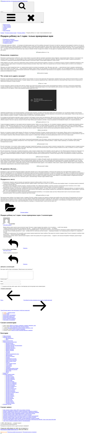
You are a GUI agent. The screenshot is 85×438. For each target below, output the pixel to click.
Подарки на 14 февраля (11, 382)
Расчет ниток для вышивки (9, 315)
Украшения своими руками (12, 368)
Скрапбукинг (9, 365)
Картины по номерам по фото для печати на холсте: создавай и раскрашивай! (20, 415)
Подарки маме (9, 380)
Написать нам (4, 432)
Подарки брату (9, 375)
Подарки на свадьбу (10, 389)
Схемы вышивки (7, 27)
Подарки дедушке (10, 376)
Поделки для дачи (7, 404)
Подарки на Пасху (10, 387)
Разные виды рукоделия (11, 359)
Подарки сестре (9, 397)
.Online (6, 313)
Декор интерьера (7, 25)
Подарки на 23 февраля (11, 383)
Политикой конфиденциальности (9, 429)
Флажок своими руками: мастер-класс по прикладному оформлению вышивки (21, 412)
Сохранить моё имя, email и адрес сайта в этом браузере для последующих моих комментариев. (23, 286)
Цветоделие (8, 370)
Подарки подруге (10, 393)
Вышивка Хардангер (10, 347)
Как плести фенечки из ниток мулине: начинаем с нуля (20, 327)
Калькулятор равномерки (9, 317)
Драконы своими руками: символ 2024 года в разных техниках (17, 414)
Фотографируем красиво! (11, 369)
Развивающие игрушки (11, 358)
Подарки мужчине (10, 381)
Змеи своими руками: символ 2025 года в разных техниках (16, 409)
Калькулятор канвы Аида (9, 316)
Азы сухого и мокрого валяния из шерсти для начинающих (16, 420)
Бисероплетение (9, 343)
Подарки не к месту (7, 42)
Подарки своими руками (8, 374)
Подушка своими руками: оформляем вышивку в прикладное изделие (19, 413)
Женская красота (9, 338)
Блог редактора (6, 30)
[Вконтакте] (1, 433)
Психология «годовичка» (9, 39)
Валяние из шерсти (10, 344)
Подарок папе (9, 399)
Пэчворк (8, 357)
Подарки (5, 28)
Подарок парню (9, 400)
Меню (42, 22)
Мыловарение (9, 355)
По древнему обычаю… (8, 41)
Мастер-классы (6, 24)
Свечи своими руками (11, 363)
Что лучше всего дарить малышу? (10, 40)
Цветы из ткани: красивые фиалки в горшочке (22, 330)
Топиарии (8, 367)
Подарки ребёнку (24, 212)
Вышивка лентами (10, 346)
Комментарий (4, 279)
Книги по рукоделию (8, 340)
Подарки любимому (10, 379)
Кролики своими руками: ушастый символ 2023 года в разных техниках (19, 417)
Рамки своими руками (11, 361)
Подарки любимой (10, 377)
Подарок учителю (10, 401)
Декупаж (8, 351)
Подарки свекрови (10, 395)
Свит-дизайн (9, 364)
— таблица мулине (9, 312)
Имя (1, 281)
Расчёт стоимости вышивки (19, 329)
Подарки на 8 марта (10, 385)
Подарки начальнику (10, 391)
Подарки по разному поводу (12, 392)
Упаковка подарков (10, 403)
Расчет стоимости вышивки (9, 318)
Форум (4, 29)
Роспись (8, 362)
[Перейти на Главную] (14, 1)
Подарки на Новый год (11, 386)
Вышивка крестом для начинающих (14, 345)
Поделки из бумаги (10, 356)
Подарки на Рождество (11, 388)
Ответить (25, 248)
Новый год (5, 373)
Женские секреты (7, 337)
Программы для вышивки (9, 319)
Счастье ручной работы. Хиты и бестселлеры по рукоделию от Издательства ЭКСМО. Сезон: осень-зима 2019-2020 (29, 419)
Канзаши (8, 352)
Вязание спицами (10, 350)
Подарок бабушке (10, 398)
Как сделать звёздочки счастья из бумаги (19, 326)
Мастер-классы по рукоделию (10, 341)
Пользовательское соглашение (30, 432)
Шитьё (7, 371)
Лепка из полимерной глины (12, 353)
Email (2, 283)
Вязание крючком (10, 349)
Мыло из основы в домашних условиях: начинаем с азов (23, 325)
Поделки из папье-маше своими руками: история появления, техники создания (21, 418)
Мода (7, 339)
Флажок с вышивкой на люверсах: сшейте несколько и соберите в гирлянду (20, 411)
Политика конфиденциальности (15, 432)
